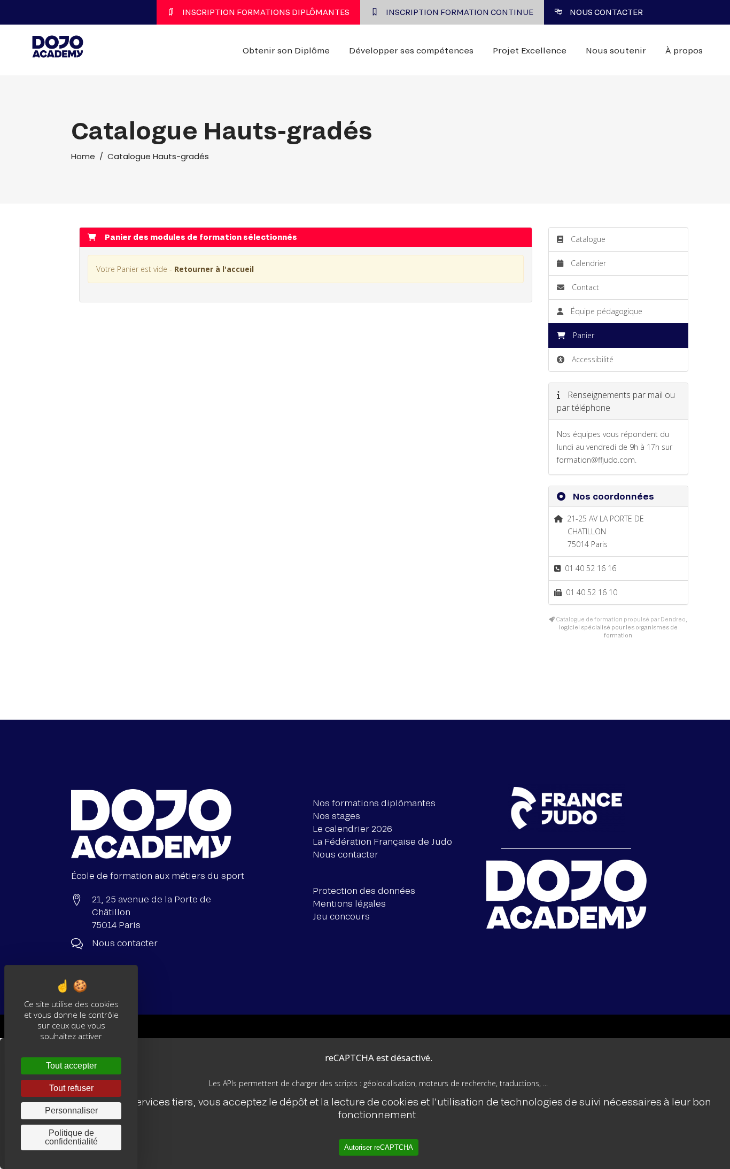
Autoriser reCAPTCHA (378, 1147)
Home (83, 156)
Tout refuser (71, 1088)
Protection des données (364, 890)
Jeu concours (341, 916)
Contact (584, 287)
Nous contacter (345, 854)
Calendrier (587, 263)
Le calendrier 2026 (352, 828)
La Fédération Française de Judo (382, 841)
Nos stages (336, 815)
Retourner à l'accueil (214, 269)
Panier (583, 335)
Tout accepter (71, 1065)
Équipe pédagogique (605, 311)
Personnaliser (71, 1110)
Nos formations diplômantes (374, 803)
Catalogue (587, 239)
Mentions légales (349, 903)
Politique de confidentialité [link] (71, 1137)
